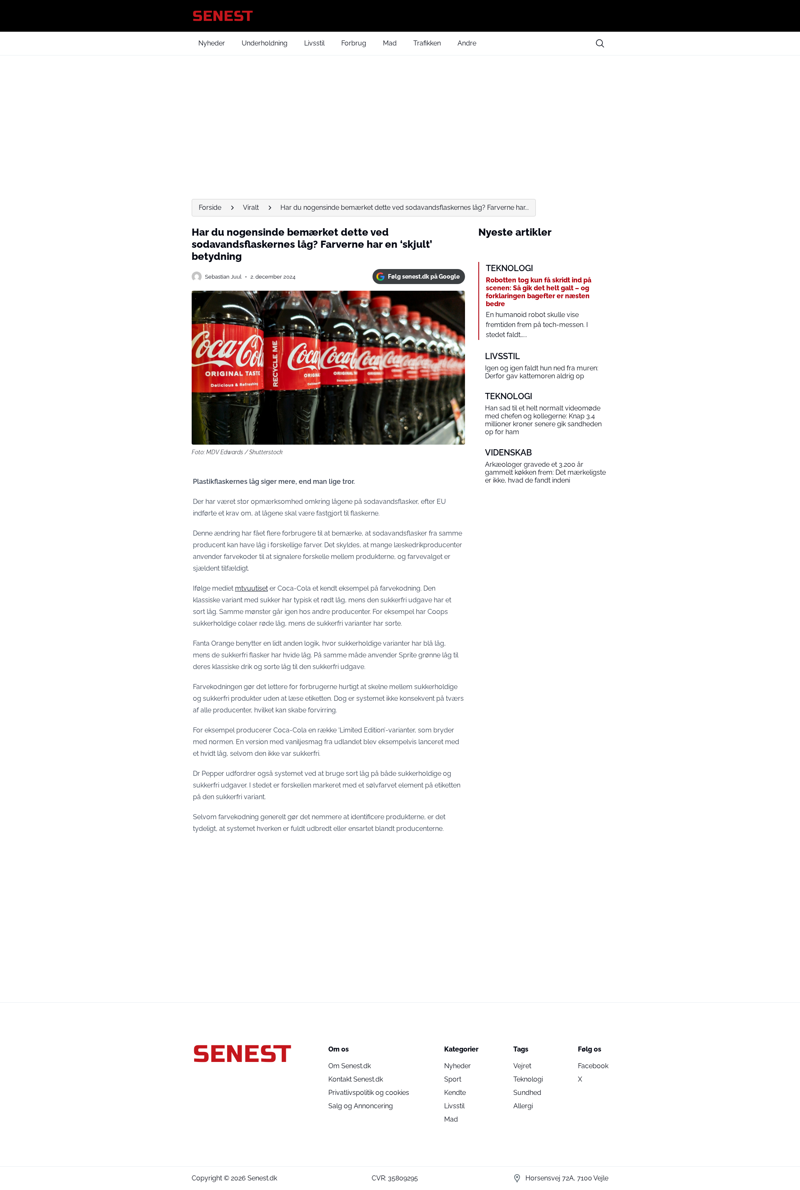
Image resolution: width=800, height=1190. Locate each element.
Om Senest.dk (349, 1066)
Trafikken (427, 43)
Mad (390, 43)
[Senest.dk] (400, 16)
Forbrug (353, 43)
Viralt (251, 207)
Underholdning (265, 43)
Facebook (593, 1066)
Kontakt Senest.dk (355, 1079)
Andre (467, 43)
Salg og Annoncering (360, 1106)
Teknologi (528, 1079)
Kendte (455, 1093)
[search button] (600, 43)
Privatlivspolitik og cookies (368, 1093)
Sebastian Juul (223, 277)
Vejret (522, 1066)
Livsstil (314, 43)
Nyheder (211, 43)
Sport (452, 1079)
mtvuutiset (251, 588)
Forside (210, 207)
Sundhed (527, 1093)
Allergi (523, 1106)
